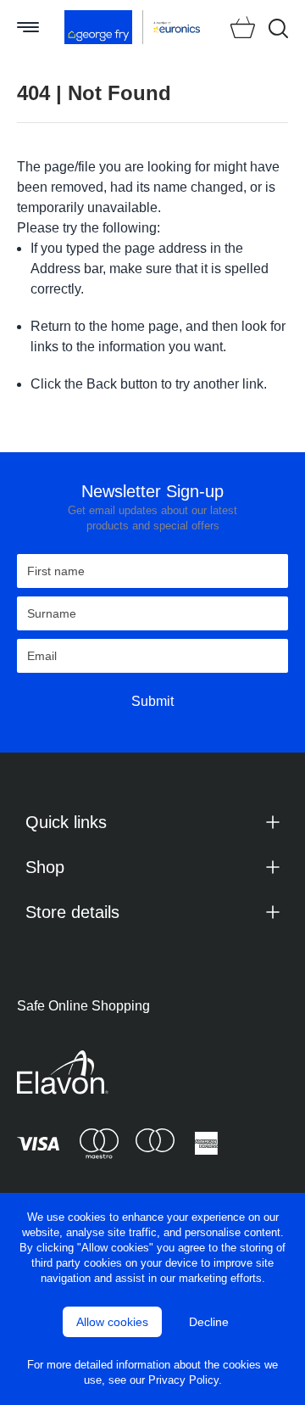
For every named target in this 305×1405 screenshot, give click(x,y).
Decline (209, 1322)
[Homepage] (98, 27)
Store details (72, 912)
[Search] (278, 28)
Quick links (66, 822)
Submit (152, 701)
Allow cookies (112, 1322)
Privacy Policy (183, 1380)
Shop (44, 867)
